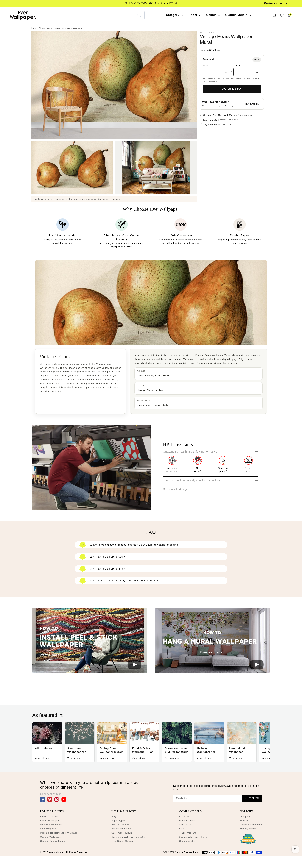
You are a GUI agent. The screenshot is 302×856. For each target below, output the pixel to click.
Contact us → (229, 124)
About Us (184, 816)
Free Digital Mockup (122, 841)
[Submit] (139, 15)
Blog (181, 828)
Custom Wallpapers (51, 837)
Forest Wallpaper (49, 820)
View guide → (245, 115)
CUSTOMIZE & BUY (232, 89)
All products (45, 28)
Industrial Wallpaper (51, 824)
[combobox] (95, 15)
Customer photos (275, 3)
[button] (89, 641)
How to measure (210, 81)
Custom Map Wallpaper (53, 841)
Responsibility (187, 820)
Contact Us (185, 824)
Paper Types (118, 820)
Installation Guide (121, 828)
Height (236, 65)
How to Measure (120, 824)
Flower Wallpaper (49, 816)
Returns (244, 820)
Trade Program (187, 832)
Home (34, 28)
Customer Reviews (121, 832)
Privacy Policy (248, 828)
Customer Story (187, 841)
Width (205, 65)
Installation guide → (230, 120)
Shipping (245, 816)
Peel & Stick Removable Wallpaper (59, 832)
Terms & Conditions (251, 824)
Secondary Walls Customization (128, 837)
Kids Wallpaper (48, 828)
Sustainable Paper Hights (193, 837)
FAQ (113, 816)
